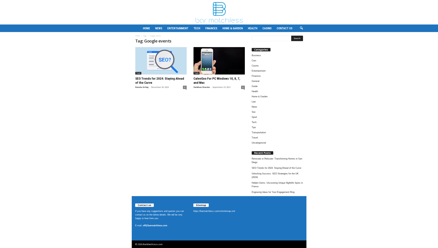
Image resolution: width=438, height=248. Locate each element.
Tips (254, 127)
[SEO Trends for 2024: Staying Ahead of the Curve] (161, 61)
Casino (267, 28)
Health (252, 28)
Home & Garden (232, 28)
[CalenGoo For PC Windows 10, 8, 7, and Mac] (219, 61)
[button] (301, 28)
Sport (254, 117)
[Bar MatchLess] (219, 12)
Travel (255, 137)
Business (256, 55)
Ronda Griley (142, 87)
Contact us (284, 28)
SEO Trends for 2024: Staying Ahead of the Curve (276, 168)
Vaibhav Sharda (202, 87)
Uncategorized (259, 142)
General (255, 81)
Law (254, 101)
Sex (254, 112)
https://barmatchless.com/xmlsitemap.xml (214, 211)
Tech (197, 28)
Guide (254, 86)
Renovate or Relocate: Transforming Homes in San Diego (277, 160)
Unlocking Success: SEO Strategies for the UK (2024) (275, 175)
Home (146, 28)
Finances (211, 28)
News (158, 28)
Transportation (259, 132)
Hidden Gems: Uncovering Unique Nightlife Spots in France (277, 185)
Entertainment (177, 28)
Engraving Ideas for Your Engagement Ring (273, 192)
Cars (254, 60)
